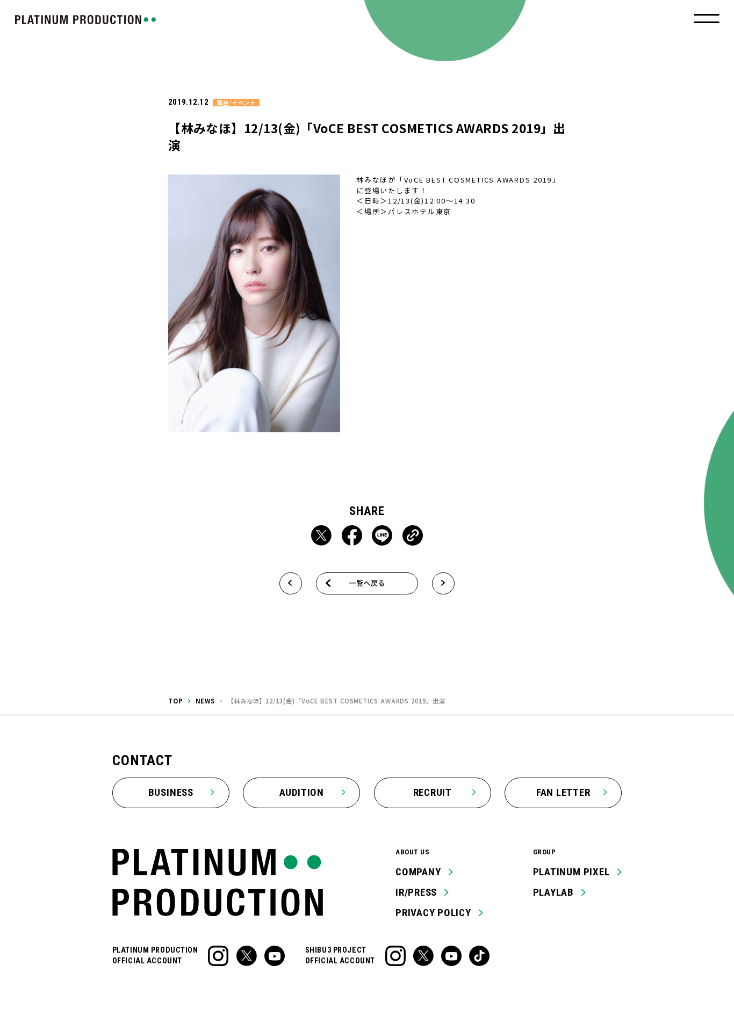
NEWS (205, 700)
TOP (175, 700)
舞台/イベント (236, 102)
